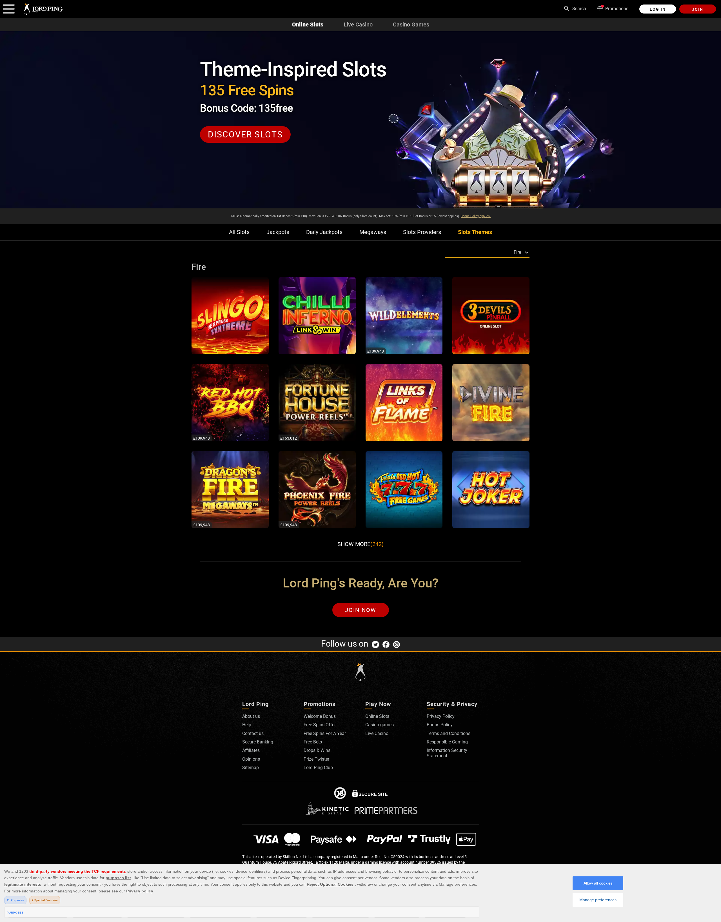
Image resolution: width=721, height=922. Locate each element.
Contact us (253, 733)
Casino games (379, 724)
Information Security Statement (447, 753)
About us (251, 716)
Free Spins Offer (320, 724)
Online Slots (307, 24)
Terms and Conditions (448, 733)
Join (697, 9)
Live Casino (358, 24)
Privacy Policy (441, 716)
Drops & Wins (317, 750)
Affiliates (251, 750)
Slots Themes (475, 232)
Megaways (372, 232)
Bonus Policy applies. (476, 216)
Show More (360, 544)
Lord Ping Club (318, 767)
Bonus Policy (440, 724)
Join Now (360, 610)
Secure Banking (257, 742)
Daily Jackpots (324, 232)
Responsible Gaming (447, 742)
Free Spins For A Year (325, 733)
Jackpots (277, 232)
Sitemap (250, 767)
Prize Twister (316, 759)
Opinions (251, 759)
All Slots (239, 232)
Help (246, 724)
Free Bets (313, 742)
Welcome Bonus (320, 716)
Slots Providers (422, 232)
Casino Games (411, 24)
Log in (658, 9)
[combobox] (446, 252)
